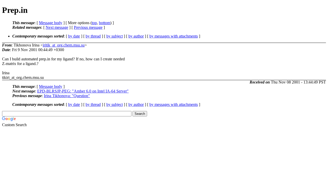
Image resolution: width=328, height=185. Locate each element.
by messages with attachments (173, 36)
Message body (50, 23)
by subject (114, 36)
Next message (57, 27)
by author (136, 36)
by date (74, 36)
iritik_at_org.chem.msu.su (64, 45)
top (94, 23)
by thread (93, 36)
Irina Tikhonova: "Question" (67, 96)
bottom (104, 23)
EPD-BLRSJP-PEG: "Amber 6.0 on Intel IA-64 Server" (83, 91)
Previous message (88, 27)
